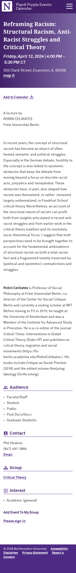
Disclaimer (10, 552)
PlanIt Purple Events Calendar (34, 7)
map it (9, 76)
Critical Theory (14, 477)
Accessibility (59, 548)
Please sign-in (14, 521)
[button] (69, 6)
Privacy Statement (35, 552)
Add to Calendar (15, 97)
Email (7, 454)
